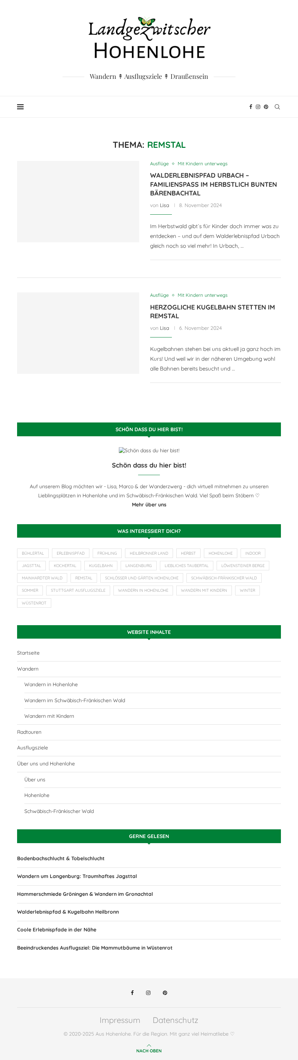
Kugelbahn (101, 565)
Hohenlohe (221, 553)
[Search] (277, 106)
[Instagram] (258, 106)
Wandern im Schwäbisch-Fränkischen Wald (74, 700)
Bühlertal (33, 553)
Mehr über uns (149, 504)
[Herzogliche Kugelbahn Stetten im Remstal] (78, 333)
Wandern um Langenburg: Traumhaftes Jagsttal (77, 876)
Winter (247, 590)
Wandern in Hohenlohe (143, 590)
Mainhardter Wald (42, 577)
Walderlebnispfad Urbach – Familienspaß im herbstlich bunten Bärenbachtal (213, 184)
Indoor (253, 553)
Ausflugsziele (32, 747)
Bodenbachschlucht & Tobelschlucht (61, 858)
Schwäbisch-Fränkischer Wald (224, 577)
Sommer (30, 590)
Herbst (188, 553)
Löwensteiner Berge (243, 565)
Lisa (164, 205)
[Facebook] (250, 106)
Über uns (34, 779)
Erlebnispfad (71, 553)
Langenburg (138, 565)
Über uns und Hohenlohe (46, 763)
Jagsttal (31, 565)
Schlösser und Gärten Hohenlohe (141, 577)
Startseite (28, 653)
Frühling (107, 553)
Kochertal (65, 565)
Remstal (83, 577)
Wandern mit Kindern (204, 590)
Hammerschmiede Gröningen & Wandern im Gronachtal (85, 894)
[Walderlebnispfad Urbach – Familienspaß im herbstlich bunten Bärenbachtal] (78, 201)
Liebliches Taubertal (187, 565)
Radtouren (29, 732)
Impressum (120, 1020)
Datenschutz (175, 1020)
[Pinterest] (266, 106)
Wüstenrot (34, 603)
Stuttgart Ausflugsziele (78, 590)
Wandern (28, 668)
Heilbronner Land (149, 553)
